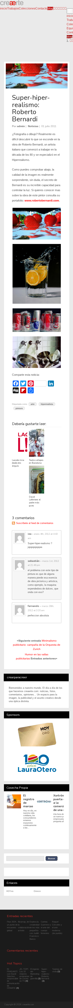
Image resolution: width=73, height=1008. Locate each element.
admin (21, 126)
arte (32, 404)
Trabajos (13, 8)
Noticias (33, 126)
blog (50, 8)
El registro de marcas (28, 801)
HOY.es (9, 891)
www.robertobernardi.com (42, 200)
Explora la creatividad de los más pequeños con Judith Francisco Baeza (34, 930)
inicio (3, 8)
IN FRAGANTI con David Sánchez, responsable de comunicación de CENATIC (13, 978)
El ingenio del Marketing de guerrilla (34, 974)
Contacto (41, 8)
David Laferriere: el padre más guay (35, 501)
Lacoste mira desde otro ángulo (18, 463)
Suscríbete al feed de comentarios (34, 523)
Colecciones (27, 8)
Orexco (37, 891)
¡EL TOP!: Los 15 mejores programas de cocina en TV (24, 975)
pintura (19, 408)
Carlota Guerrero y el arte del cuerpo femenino (46, 927)
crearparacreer (17, 677)
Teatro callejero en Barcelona (36, 462)
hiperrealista (47, 404)
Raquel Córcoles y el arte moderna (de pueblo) (57, 927)
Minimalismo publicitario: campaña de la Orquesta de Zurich (36, 644)
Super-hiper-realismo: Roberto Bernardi (45, 974)
